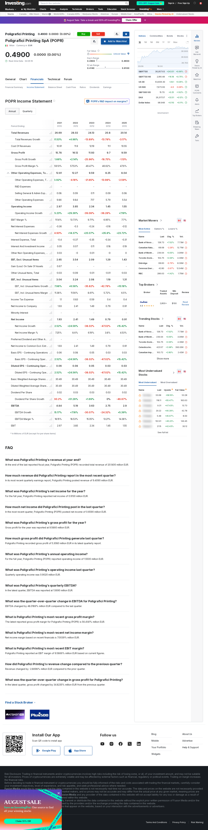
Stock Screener (128, 9)
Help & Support (190, 747)
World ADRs (59, 14)
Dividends (94, 87)
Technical (53, 79)
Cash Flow (71, 87)
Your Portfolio (158, 747)
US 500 (142, 87)
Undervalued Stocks (185, 14)
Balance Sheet (55, 87)
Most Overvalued (169, 382)
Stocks (10, 14)
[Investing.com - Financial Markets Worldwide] (18, 3)
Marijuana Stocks (90, 14)
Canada (22, 14)
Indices (142, 36)
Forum (68, 79)
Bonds (170, 36)
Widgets (155, 754)
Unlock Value (119, 54)
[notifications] (195, 3)
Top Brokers (146, 284)
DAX (141, 97)
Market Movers (148, 220)
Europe (115, 14)
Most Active (144, 229)
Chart (23, 79)
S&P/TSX (143, 71)
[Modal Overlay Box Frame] (31, 810)
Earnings (107, 87)
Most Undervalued (147, 382)
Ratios (83, 87)
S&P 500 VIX (145, 92)
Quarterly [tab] (27, 111)
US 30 (141, 82)
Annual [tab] (12, 111)
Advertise (187, 740)
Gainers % (159, 229)
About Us (187, 734)
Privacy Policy (179, 822)
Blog (153, 734)
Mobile (155, 740)
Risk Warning (197, 822)
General (10, 79)
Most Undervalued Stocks (150, 372)
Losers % (172, 229)
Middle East (126, 14)
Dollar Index (144, 102)
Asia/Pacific (139, 14)
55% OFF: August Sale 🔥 (150, 3)
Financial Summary (14, 87)
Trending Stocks (149, 318)
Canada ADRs (73, 14)
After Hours (34, 14)
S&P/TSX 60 (145, 76)
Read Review (185, 303)
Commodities (156, 36)
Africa (149, 14)
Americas (105, 14)
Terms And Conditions (156, 822)
